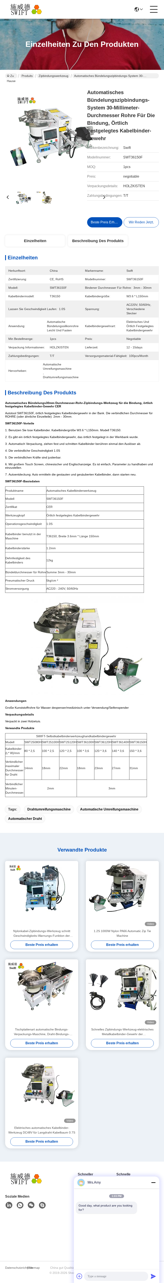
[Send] (153, 1276)
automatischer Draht (25, 818)
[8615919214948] (20, 1205)
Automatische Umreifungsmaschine (109, 809)
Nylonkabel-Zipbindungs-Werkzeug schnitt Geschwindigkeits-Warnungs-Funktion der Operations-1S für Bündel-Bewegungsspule (41, 933)
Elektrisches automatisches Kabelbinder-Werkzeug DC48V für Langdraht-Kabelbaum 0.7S (41, 1130)
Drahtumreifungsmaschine (49, 809)
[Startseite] (28, 1184)
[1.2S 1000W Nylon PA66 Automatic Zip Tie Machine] (122, 894)
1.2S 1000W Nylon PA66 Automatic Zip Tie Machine (122, 933)
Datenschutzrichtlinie (15, 1267)
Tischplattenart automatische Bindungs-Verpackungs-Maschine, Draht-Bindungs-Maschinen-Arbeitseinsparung (41, 1032)
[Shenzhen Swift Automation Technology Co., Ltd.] (28, 9)
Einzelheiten (35, 241)
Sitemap (34, 1267)
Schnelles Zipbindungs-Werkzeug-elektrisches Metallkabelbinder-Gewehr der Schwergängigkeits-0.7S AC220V (122, 1032)
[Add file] (79, 1276)
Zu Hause (11, 76)
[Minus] (153, 1182)
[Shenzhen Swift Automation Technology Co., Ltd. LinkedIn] (9, 1205)
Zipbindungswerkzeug (53, 76)
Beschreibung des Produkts (98, 241)
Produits (27, 76)
